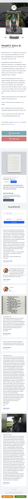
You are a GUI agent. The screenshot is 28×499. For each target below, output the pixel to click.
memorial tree (17, 122)
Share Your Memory (8, 200)
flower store (12, 124)
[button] (14, 305)
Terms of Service (18, 493)
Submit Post (14, 222)
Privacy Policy (10, 493)
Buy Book (14, 181)
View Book (6, 181)
